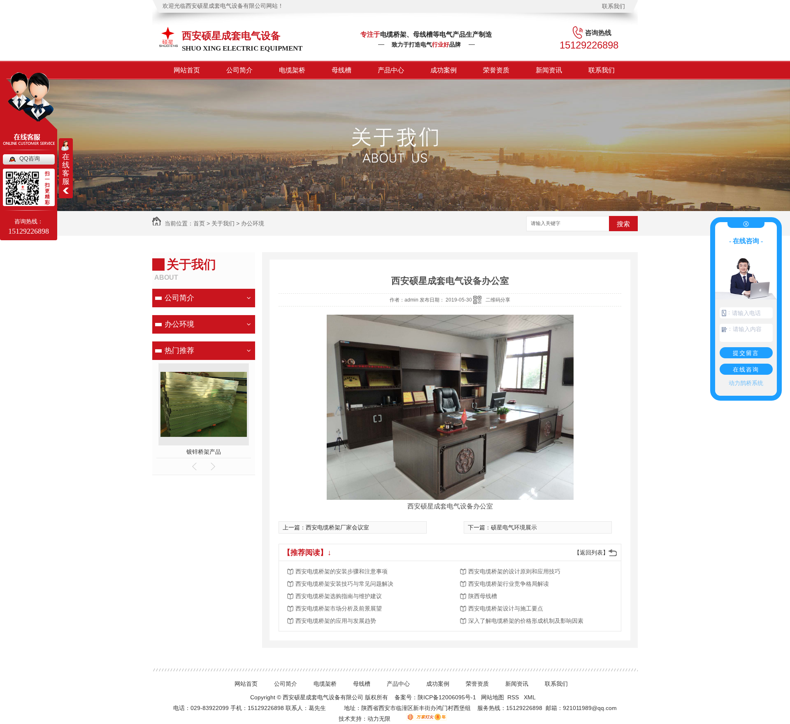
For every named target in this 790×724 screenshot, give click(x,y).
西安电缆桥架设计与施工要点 (505, 608)
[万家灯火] (420, 718)
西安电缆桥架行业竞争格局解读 (508, 583)
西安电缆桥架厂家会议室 (337, 527)
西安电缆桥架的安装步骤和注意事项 (341, 571)
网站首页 (187, 70)
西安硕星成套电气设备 (231, 35)
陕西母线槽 (482, 596)
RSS (513, 697)
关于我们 (223, 223)
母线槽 (341, 70)
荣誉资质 (496, 70)
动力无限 (378, 718)
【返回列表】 (591, 552)
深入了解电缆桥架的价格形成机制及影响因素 (525, 620)
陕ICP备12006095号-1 (447, 697)
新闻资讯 (549, 70)
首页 (199, 223)
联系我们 (613, 6)
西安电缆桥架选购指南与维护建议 (338, 596)
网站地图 (492, 697)
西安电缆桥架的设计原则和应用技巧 (514, 571)
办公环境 (252, 223)
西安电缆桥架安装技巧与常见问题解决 (344, 583)
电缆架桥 (292, 70)
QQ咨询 (29, 158)
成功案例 (443, 70)
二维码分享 (498, 300)
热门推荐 (179, 350)
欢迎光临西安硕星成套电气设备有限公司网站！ (223, 6)
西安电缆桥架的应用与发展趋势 (335, 620)
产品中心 (391, 70)
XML (530, 697)
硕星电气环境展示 (514, 527)
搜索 (623, 223)
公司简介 (239, 70)
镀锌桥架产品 (203, 451)
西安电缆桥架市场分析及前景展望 (338, 608)
